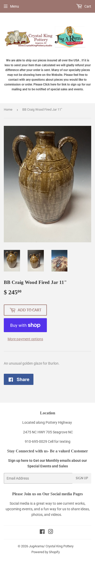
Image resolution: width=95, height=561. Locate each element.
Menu (14, 6)
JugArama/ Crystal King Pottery (51, 546)
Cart (87, 6)
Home (8, 109)
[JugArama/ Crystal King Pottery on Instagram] (50, 532)
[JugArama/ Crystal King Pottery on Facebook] (42, 532)
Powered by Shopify (45, 552)
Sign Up (82, 478)
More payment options (25, 339)
